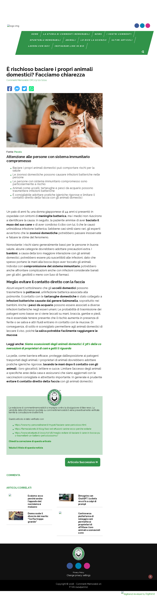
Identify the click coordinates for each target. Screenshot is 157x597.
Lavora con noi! (39, 46)
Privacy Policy (78, 572)
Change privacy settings (78, 575)
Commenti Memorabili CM (19, 80)
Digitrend (144, 594)
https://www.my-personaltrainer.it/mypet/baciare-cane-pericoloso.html (50, 425)
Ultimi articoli (122, 40)
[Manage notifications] (150, 577)
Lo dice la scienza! (93, 40)
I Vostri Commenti (119, 34)
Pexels (18, 151)
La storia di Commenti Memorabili (66, 34)
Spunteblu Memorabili (45, 40)
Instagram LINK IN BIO (70, 46)
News (98, 34)
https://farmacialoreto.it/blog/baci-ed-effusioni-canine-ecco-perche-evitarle (53, 429)
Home (35, 34)
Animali (70, 40)
